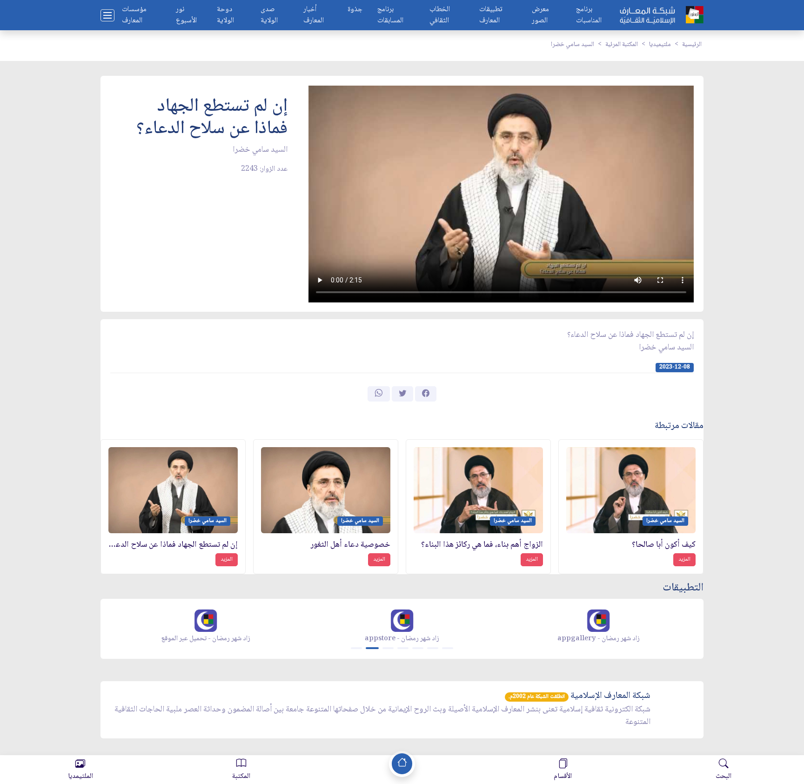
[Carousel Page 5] (417, 648)
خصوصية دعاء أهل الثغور (350, 545)
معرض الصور (540, 15)
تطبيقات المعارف (490, 15)
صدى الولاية (269, 15)
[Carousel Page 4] (403, 648)
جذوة (355, 10)
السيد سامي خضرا (572, 44)
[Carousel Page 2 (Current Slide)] (372, 648)
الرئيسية (692, 44)
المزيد (684, 559)
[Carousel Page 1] (356, 648)
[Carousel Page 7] (447, 648)
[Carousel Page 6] (432, 648)
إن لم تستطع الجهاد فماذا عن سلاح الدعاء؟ (173, 545)
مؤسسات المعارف (134, 15)
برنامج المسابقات (390, 15)
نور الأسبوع (186, 15)
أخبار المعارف (313, 15)
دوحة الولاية (225, 15)
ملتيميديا (660, 44)
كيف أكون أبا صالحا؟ (664, 545)
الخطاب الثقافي (439, 15)
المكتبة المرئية (621, 44)
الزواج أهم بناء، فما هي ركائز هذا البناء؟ (482, 545)
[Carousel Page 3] (388, 648)
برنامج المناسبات (589, 15)
